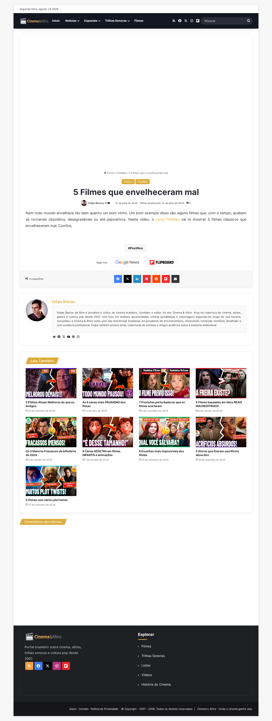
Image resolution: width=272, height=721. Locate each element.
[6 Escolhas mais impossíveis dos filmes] (164, 432)
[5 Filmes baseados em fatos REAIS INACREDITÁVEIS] (221, 383)
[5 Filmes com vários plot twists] (51, 481)
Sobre (73, 708)
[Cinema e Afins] (34, 21)
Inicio (56, 20)
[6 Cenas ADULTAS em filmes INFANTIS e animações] (107, 432)
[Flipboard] (162, 262)
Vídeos (128, 181)
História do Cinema (156, 684)
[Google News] (127, 262)
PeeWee (122, 172)
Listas (146, 665)
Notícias (70, 20)
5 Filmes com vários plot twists (47, 500)
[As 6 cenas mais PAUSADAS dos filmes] (107, 383)
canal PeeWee (168, 219)
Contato (84, 708)
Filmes (138, 20)
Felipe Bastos (96, 203)
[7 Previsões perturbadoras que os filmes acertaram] (164, 383)
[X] (63, 336)
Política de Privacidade (104, 708)
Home (110, 172)
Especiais (90, 20)
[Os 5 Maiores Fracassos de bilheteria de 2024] (51, 432)
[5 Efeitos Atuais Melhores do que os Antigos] (51, 383)
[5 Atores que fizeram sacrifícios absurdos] (221, 432)
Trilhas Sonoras (116, 20)
